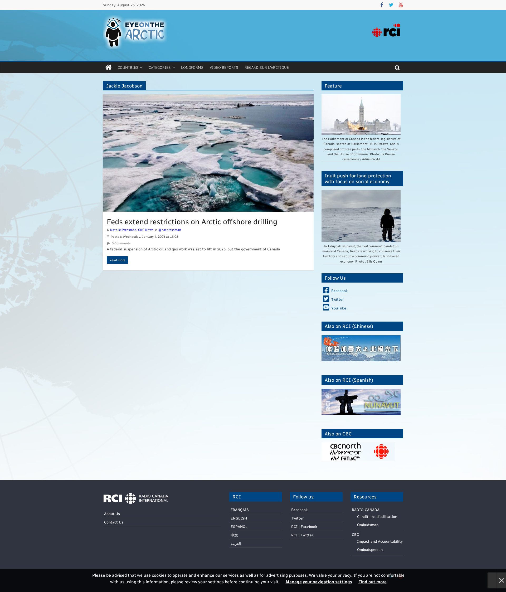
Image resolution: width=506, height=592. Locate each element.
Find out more (372, 581)
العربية (236, 543)
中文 (234, 535)
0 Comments (121, 243)
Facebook (299, 509)
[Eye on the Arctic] (108, 67)
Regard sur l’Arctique (267, 67)
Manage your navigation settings (319, 581)
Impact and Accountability (380, 541)
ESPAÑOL (239, 526)
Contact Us (113, 522)
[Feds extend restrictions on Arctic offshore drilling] (208, 97)
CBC (355, 534)
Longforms (192, 67)
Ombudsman (367, 524)
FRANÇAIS (240, 509)
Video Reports (224, 67)
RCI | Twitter (302, 535)
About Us (112, 513)
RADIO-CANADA (366, 509)
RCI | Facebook (304, 526)
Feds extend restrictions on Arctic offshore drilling (192, 221)
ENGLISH (239, 518)
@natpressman (169, 229)
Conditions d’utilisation (377, 516)
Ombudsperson (370, 549)
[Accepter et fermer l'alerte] (501, 580)
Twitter (297, 518)
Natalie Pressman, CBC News (131, 229)
